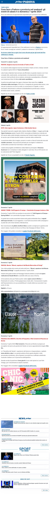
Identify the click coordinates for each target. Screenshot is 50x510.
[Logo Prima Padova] (25, 2)
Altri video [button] (45, 490)
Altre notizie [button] (45, 444)
